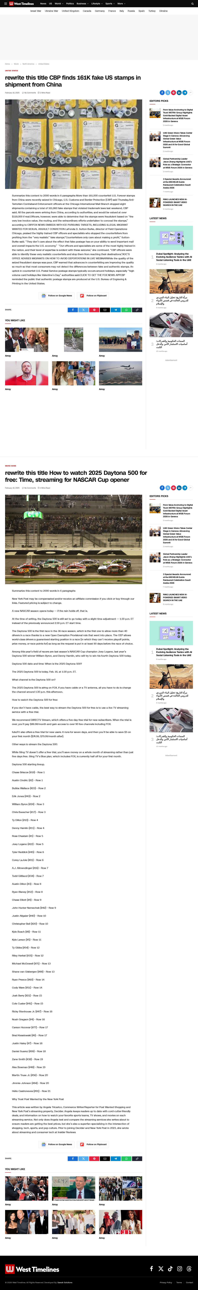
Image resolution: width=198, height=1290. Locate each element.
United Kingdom (70, 11)
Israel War (35, 11)
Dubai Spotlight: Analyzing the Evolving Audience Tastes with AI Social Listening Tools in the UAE (174, 257)
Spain (142, 11)
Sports (109, 3)
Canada (87, 11)
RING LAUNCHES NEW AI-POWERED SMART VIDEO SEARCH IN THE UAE (175, 202)
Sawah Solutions (65, 1282)
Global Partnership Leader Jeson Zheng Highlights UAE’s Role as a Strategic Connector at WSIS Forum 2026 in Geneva (177, 163)
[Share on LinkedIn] (179, 92)
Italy (122, 11)
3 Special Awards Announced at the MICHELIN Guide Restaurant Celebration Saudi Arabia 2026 (177, 183)
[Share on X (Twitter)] (167, 92)
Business (81, 3)
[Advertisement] (99, 37)
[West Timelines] (21, 3)
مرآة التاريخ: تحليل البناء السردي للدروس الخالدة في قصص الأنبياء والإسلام (172, 300)
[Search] (192, 3)
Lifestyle (95, 3)
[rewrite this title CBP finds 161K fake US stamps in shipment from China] (73, 144)
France (112, 11)
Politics (70, 3)
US (50, 3)
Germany (100, 11)
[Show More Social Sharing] (190, 92)
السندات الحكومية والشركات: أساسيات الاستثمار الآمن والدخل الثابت (171, 344)
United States (11, 71)
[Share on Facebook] (162, 92)
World (58, 3)
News (43, 3)
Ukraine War (51, 11)
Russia (131, 11)
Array (8, 355)
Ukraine (163, 11)
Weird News (10, 466)
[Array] (26, 340)
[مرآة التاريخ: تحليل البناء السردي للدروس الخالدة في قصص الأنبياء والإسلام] (171, 281)
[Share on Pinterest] (173, 92)
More (120, 3)
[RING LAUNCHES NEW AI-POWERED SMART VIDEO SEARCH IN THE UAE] (155, 203)
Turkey (152, 11)
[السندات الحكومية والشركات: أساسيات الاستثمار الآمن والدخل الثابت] (171, 325)
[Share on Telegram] (184, 92)
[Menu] (5, 3)
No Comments (30, 93)
